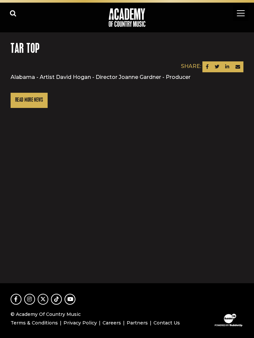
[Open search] (13, 13)
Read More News (29, 100)
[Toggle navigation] (241, 13)
